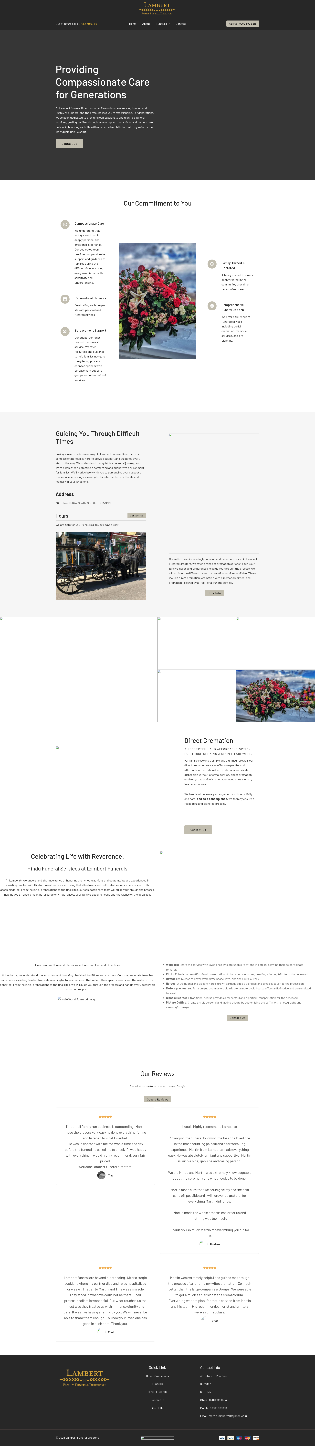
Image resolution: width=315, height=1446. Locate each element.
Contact (181, 23)
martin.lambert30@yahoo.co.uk (228, 1416)
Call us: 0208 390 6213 (242, 23)
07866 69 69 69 (88, 23)
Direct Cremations (157, 1376)
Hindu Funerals (157, 1392)
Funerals (157, 1384)
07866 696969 (218, 1408)
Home (132, 23)
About (146, 23)
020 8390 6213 (218, 1400)
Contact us (157, 1400)
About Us (157, 1408)
